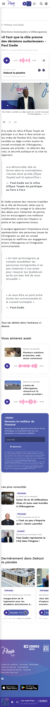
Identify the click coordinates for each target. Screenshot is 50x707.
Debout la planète (14, 72)
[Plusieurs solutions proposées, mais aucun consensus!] (13, 352)
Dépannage (33, 664)
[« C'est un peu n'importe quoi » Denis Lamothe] (7, 518)
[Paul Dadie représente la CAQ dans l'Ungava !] (7, 536)
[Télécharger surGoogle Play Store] (29, 688)
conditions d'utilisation (20, 468)
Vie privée (23, 664)
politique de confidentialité (33, 466)
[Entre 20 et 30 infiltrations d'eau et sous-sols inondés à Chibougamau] (7, 498)
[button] (12, 702)
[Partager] (44, 60)
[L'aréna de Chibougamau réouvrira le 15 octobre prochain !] (13, 385)
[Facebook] (4, 122)
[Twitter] (10, 122)
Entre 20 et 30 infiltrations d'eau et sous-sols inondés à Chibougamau (32, 503)
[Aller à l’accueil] (11, 5)
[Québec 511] (46, 651)
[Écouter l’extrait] (6, 60)
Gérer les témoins (8, 667)
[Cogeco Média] (31, 649)
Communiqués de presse (11, 670)
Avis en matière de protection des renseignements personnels (20, 460)
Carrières (27, 670)
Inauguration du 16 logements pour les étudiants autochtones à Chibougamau (16, 601)
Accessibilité (23, 667)
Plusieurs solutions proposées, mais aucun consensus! (33, 355)
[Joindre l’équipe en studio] (34, 4)
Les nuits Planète (28, 701)
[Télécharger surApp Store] (9, 688)
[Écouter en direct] (24, 4)
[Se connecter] (46, 3)
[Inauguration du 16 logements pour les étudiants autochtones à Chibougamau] (18, 577)
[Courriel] (15, 122)
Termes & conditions (9, 664)
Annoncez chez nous (9, 672)
